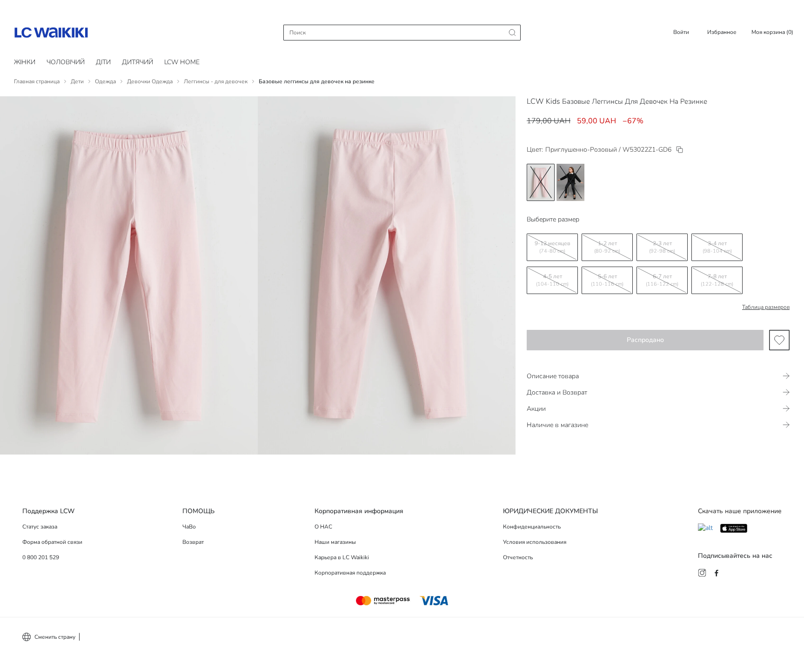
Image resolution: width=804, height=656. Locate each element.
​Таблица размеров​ (766, 307)
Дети (77, 81)
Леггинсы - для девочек (216, 81)
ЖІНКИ (24, 62)
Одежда (105, 81)
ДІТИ (103, 62)
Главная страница (37, 81)
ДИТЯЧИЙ (137, 62)
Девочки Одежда (150, 81)
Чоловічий (66, 62)
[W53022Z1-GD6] (679, 149)
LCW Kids (543, 101)
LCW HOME (182, 62)
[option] (541, 182)
